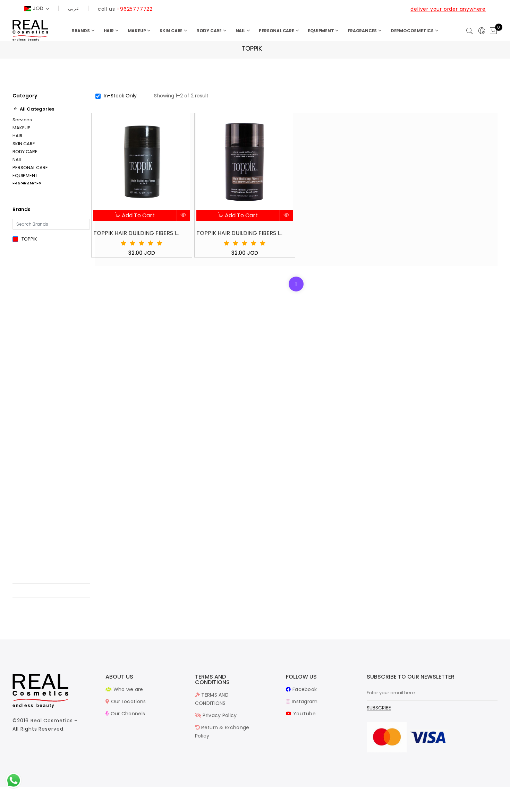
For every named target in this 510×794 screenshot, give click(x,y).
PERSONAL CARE (277, 31)
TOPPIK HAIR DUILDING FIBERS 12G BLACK (136, 233)
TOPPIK (29, 239)
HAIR (109, 31)
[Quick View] (183, 215)
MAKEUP (137, 31)
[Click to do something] (13, 780)
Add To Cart (137, 215)
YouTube (304, 713)
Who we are (127, 689)
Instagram (303, 701)
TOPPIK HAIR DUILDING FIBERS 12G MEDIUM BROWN (239, 233)
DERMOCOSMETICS (413, 31)
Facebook (304, 689)
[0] (493, 31)
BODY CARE (209, 31)
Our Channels (127, 713)
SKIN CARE (172, 31)
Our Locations (127, 701)
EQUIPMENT (321, 31)
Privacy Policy (219, 715)
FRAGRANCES (363, 31)
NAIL (241, 31)
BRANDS (81, 31)
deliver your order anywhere (448, 9)
